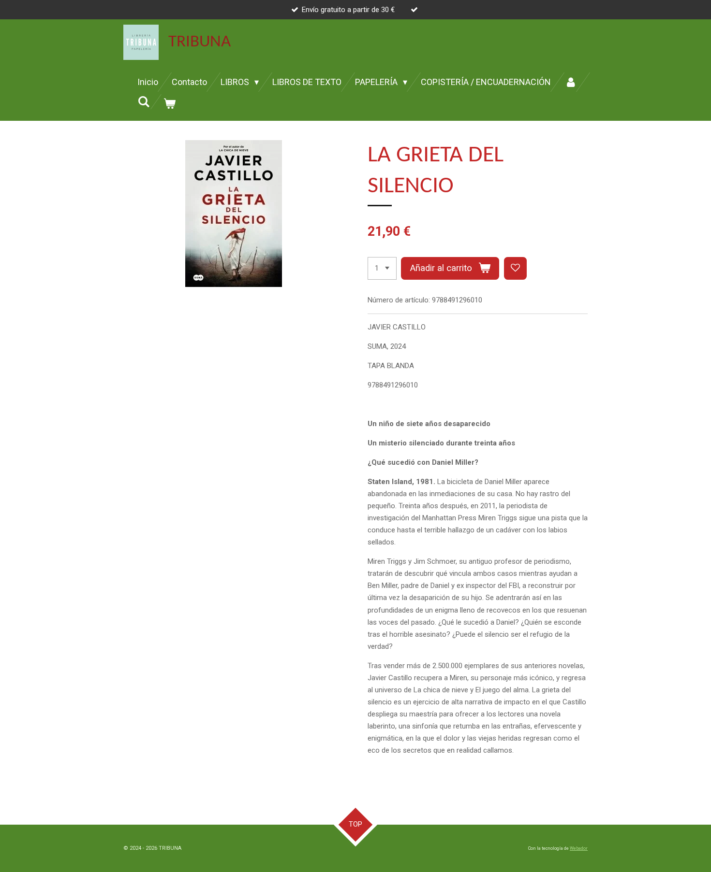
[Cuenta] (570, 82)
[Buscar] (143, 101)
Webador (579, 848)
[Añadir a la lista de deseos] (515, 268)
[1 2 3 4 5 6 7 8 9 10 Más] (382, 268)
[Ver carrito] (169, 104)
